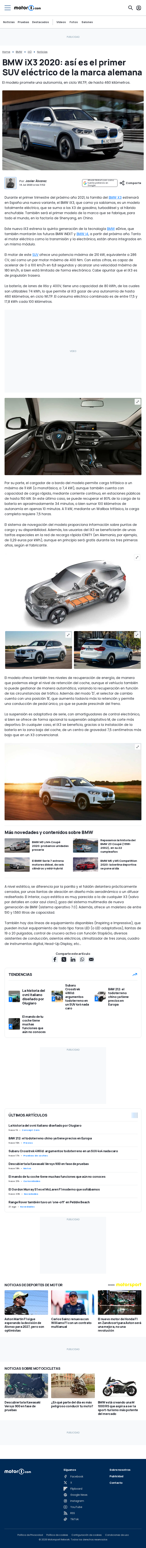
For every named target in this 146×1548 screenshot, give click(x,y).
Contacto (116, 1483)
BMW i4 (82, 234)
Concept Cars (31, 1130)
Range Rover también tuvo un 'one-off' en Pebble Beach (49, 1202)
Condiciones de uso (117, 1535)
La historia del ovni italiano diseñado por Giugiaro (45, 1125)
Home (6, 51)
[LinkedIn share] (73, 959)
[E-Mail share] (91, 959)
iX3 (30, 51)
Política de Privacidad (30, 1535)
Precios (28, 1142)
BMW (19, 51)
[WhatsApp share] (82, 959)
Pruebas (23, 22)
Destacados (40, 22)
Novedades (31, 1193)
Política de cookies (57, 1535)
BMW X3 (115, 197)
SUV (35, 254)
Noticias (9, 22)
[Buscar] (130, 8)
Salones (87, 22)
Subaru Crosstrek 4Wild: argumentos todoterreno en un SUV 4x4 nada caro (63, 1151)
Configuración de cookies (86, 1535)
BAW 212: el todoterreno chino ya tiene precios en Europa (50, 1138)
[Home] (27, 7)
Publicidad (116, 1476)
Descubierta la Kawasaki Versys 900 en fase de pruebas (49, 1164)
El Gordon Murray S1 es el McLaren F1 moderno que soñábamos (54, 1189)
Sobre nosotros (120, 1470)
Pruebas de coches (35, 1155)
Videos (61, 22)
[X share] (64, 959)
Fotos (74, 22)
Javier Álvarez (36, 181)
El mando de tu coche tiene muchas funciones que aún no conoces (57, 1176)
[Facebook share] (54, 959)
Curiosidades (31, 1181)
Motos (27, 1168)
